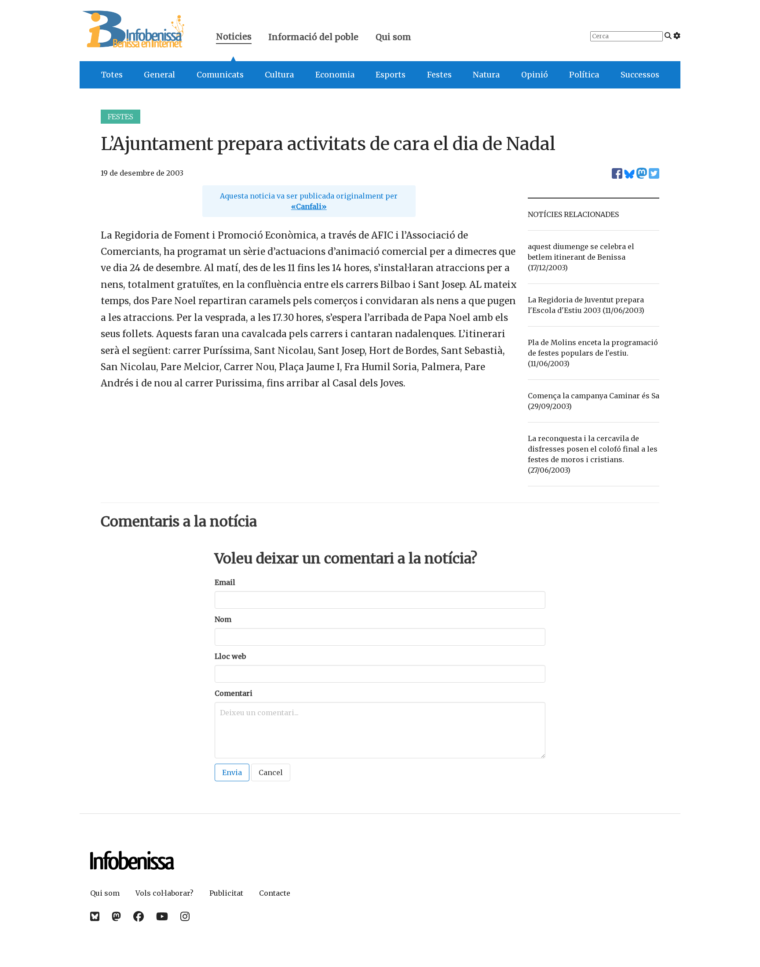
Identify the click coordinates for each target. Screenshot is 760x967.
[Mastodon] (116, 916)
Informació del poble (313, 37)
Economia (334, 75)
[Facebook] (138, 916)
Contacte (274, 893)
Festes (439, 75)
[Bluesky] (94, 916)
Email (225, 582)
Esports (391, 75)
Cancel (271, 772)
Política (584, 75)
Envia (232, 772)
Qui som (393, 37)
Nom (223, 619)
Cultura (279, 75)
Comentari (233, 693)
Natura (486, 75)
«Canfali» (309, 206)
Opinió (534, 75)
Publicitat (226, 893)
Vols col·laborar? (164, 893)
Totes (112, 75)
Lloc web (230, 656)
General (159, 75)
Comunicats (220, 75)
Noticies (234, 37)
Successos (640, 75)
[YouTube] (162, 916)
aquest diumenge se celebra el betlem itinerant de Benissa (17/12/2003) (581, 257)
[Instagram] (185, 916)
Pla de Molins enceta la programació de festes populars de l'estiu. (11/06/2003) (593, 353)
